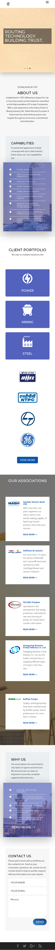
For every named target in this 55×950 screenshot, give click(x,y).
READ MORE (21, 827)
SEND (40, 922)
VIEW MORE (27, 460)
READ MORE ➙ (30, 534)
